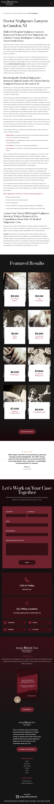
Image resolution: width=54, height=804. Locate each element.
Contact (5, 234)
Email (8, 521)
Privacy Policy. (41, 801)
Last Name (31, 511)
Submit (27, 562)
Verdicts (27, 768)
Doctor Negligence (33, 13)
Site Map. (47, 801)
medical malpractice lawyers (17, 64)
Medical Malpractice (27, 783)
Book (27, 772)
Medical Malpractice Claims (20, 13)
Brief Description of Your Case (15, 540)
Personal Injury (27, 781)
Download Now (27, 709)
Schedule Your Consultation (27, 749)
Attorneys (27, 763)
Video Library (27, 766)
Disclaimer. (33, 801)
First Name (9, 511)
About (27, 761)
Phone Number (10, 531)
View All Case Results (27, 431)
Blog (27, 770)
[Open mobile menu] (50, 3)
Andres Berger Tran (8, 13)
